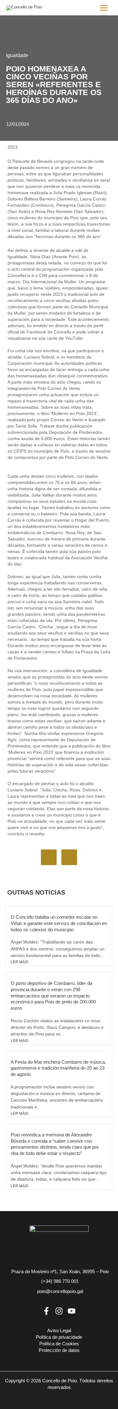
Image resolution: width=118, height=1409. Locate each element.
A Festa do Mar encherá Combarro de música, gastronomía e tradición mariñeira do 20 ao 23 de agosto (58, 1068)
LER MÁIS (19, 962)
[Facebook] (46, 1311)
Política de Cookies (59, 1343)
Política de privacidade (59, 1337)
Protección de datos (59, 1350)
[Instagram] (59, 1311)
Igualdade (17, 55)
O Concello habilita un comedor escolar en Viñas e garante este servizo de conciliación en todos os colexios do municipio (59, 923)
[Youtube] (72, 1311)
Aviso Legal (59, 1330)
